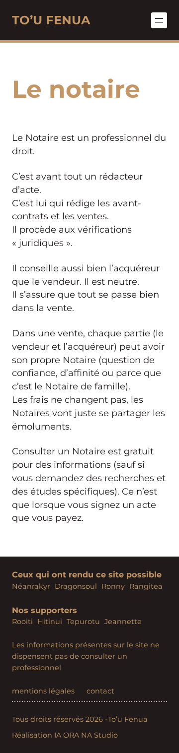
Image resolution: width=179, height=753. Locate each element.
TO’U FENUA (51, 19)
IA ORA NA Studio (86, 735)
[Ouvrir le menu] (159, 20)
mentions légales (43, 691)
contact (100, 691)
